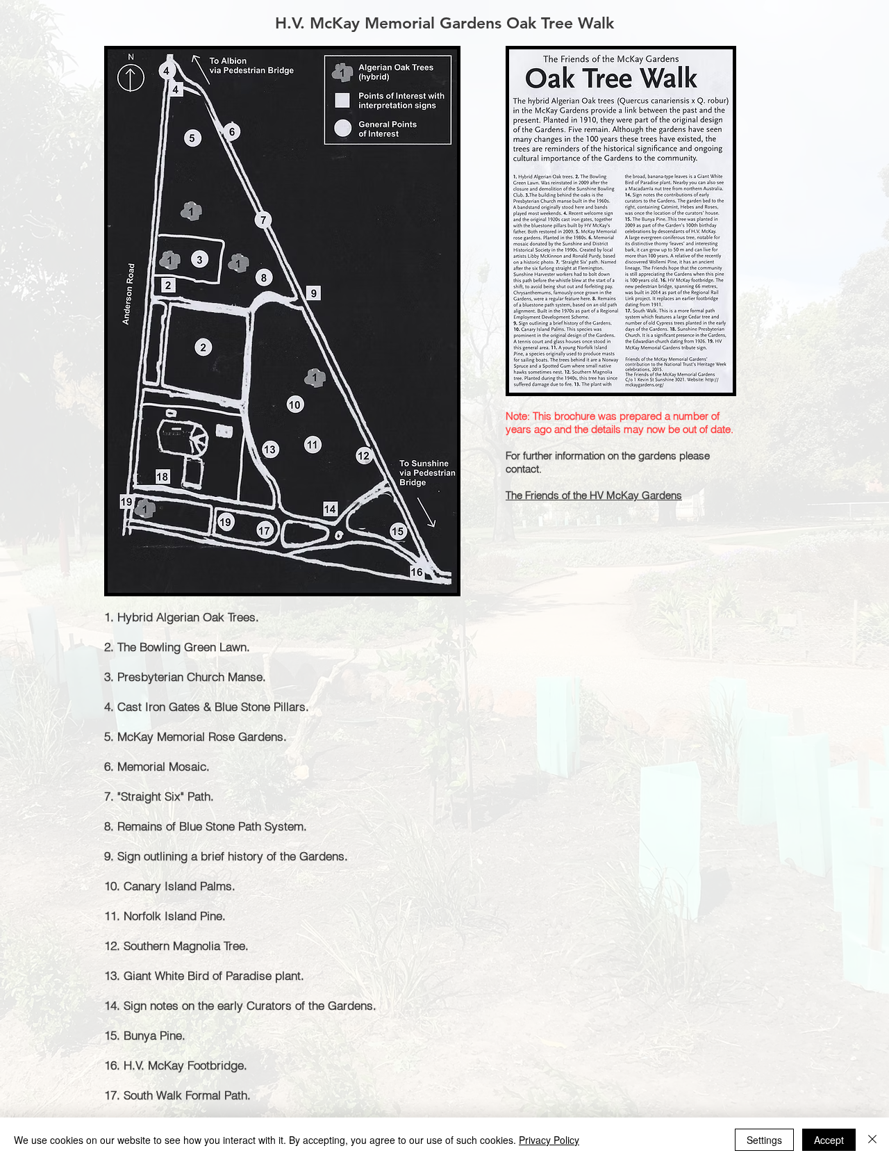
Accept (829, 1140)
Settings (764, 1140)
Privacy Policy (549, 1140)
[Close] (872, 1140)
